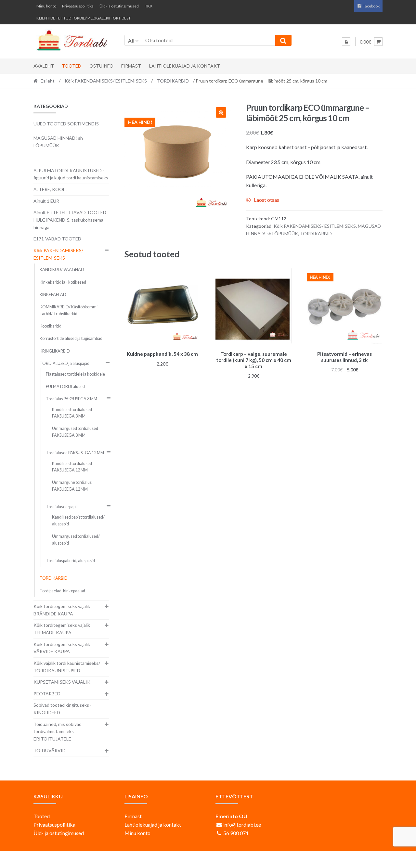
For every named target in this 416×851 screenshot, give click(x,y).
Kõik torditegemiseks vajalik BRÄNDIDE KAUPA (61, 609)
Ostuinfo (101, 66)
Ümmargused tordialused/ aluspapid (76, 539)
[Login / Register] (346, 41)
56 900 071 (236, 833)
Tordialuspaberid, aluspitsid (70, 560)
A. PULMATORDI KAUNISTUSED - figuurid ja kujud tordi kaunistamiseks (70, 174)
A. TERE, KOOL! (50, 189)
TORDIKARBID (173, 81)
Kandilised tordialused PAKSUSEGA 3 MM (72, 413)
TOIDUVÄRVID (49, 750)
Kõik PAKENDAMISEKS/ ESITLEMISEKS (106, 81)
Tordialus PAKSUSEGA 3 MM (71, 398)
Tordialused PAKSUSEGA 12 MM (75, 452)
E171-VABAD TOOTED (57, 238)
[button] (221, 112)
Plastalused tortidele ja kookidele (75, 374)
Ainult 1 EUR (46, 201)
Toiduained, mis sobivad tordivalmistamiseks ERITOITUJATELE (57, 731)
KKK (148, 6)
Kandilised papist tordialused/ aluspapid (78, 520)
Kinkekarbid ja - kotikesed (63, 282)
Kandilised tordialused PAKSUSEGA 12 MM (72, 466)
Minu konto (46, 6)
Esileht (48, 81)
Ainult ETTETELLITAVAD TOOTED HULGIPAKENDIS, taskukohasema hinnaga (69, 220)
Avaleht (43, 66)
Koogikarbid (50, 326)
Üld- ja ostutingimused (119, 6)
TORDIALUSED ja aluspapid (64, 363)
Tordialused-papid (62, 506)
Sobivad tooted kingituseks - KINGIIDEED (62, 708)
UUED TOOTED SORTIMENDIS (66, 123)
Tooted (71, 66)
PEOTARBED (46, 693)
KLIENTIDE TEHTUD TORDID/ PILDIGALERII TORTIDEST (83, 18)
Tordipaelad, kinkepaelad (62, 590)
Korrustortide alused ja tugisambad (71, 338)
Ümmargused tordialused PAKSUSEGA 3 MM (75, 431)
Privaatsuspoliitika (78, 6)
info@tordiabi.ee (242, 824)
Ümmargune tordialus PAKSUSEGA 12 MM (72, 485)
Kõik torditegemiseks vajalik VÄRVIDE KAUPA (61, 647)
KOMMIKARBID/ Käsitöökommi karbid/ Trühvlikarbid (69, 310)
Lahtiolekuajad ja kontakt (184, 66)
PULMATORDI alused (65, 386)
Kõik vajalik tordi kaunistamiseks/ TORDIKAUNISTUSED (66, 666)
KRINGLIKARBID (55, 351)
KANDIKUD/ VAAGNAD (62, 269)
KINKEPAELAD (53, 294)
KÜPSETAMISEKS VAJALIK (61, 682)
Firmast (131, 66)
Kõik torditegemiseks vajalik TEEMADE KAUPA (61, 628)
